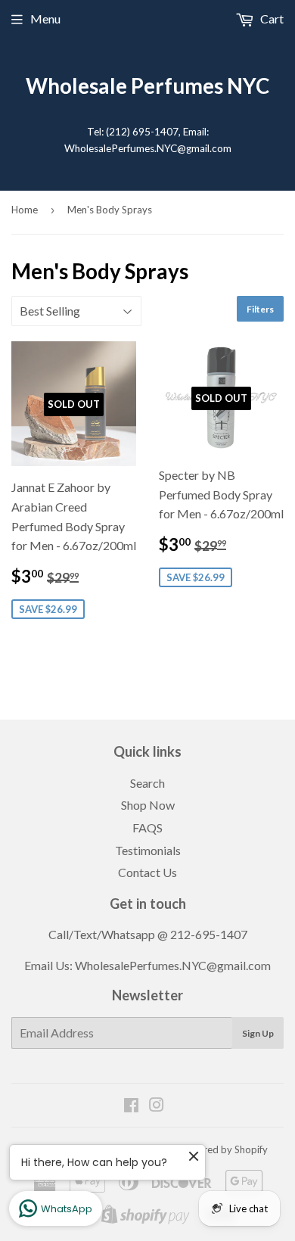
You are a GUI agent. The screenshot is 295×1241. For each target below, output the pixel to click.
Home (24, 210)
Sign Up (258, 1033)
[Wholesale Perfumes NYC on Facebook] (131, 1106)
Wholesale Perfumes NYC (147, 85)
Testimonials (148, 850)
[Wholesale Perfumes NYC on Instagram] (156, 1106)
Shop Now (148, 805)
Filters (260, 309)
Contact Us (147, 872)
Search (147, 783)
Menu (45, 18)
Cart (271, 18)
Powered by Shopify (223, 1149)
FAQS (147, 827)
